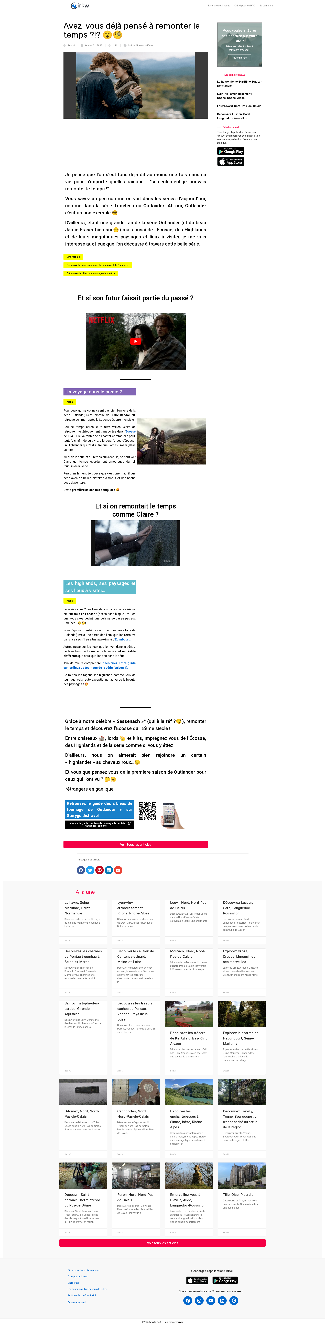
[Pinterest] (99, 870)
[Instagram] (199, 1300)
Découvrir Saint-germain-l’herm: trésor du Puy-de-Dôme (82, 1200)
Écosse (131, 431)
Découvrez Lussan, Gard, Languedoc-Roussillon (238, 908)
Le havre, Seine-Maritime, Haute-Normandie (78, 908)
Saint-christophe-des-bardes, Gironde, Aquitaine (81, 1008)
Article (131, 45)
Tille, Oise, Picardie (238, 1195)
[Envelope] (118, 870)
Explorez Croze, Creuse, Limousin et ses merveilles (239, 956)
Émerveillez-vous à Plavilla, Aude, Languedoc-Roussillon (187, 1200)
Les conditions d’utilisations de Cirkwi (87, 1289)
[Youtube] (210, 1300)
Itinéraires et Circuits (219, 5)
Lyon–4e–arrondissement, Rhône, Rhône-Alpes (133, 908)
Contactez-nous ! (77, 1302)
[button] (73, 257)
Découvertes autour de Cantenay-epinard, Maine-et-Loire (135, 956)
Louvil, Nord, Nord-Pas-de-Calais (239, 106)
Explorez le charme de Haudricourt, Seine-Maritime (240, 1038)
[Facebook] (81, 870)
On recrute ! (74, 1282)
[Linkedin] (109, 870)
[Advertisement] (135, 145)
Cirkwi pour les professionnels (84, 1270)
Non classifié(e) (145, 45)
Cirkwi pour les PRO (244, 5)
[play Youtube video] (136, 341)
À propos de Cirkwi (78, 1276)
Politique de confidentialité (82, 1295)
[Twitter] (90, 870)
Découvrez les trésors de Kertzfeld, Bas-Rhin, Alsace (188, 1038)
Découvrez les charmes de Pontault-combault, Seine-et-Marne (83, 956)
